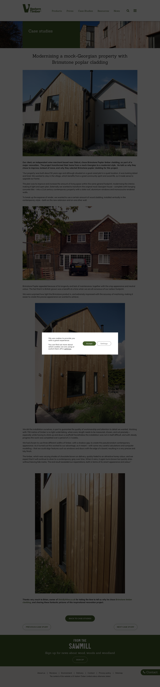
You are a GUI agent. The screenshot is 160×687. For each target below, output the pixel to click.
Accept (89, 343)
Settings (104, 343)
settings (67, 349)
